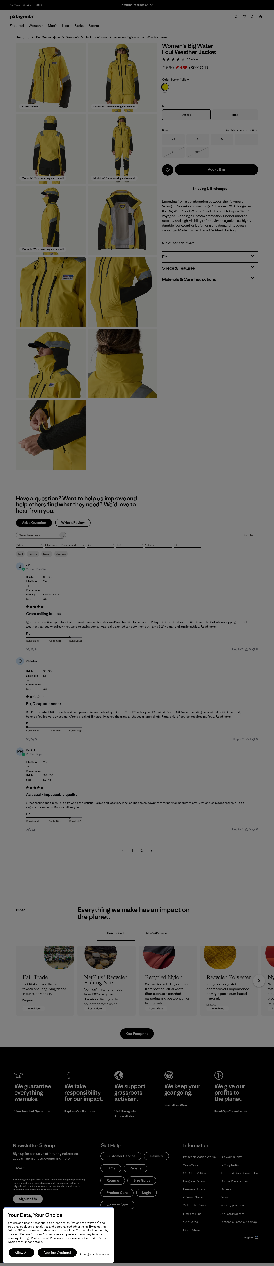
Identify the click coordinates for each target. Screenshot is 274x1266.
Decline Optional (57, 1252)
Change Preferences (94, 1254)
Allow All (21, 1252)
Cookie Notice (79, 1238)
